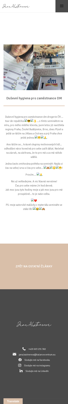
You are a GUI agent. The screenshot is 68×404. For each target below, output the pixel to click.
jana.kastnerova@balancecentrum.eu (37, 354)
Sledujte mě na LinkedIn (37, 371)
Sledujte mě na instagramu (37, 365)
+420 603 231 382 (37, 349)
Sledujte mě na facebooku (37, 360)
